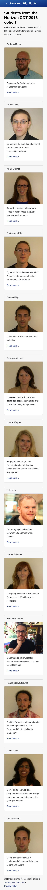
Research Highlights (23, 3)
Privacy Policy (10, 886)
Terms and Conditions (14, 882)
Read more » (13, 92)
